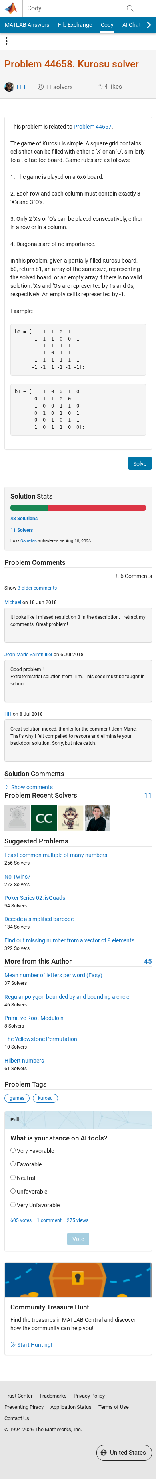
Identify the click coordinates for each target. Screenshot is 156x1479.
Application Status (71, 1407)
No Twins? (17, 876)
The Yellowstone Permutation (40, 1039)
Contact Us (16, 1418)
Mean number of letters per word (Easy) (53, 975)
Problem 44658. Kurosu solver (71, 64)
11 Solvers (21, 530)
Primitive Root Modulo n (34, 1018)
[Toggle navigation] (6, 41)
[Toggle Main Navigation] (144, 8)
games (17, 1098)
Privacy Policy (89, 1396)
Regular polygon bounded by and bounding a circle (66, 997)
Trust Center (18, 1396)
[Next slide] (142, 25)
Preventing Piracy (24, 1407)
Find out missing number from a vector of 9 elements (69, 940)
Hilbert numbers (24, 1060)
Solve (139, 464)
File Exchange (75, 25)
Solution (28, 541)
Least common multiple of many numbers (55, 855)
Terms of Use (113, 1407)
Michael (12, 602)
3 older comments (37, 588)
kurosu (45, 1098)
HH (21, 87)
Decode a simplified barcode (39, 919)
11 (148, 795)
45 (148, 961)
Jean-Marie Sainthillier (28, 654)
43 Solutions (24, 518)
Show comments (32, 787)
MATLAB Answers (27, 25)
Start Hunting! (34, 1345)
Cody (34, 8)
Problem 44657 (93, 126)
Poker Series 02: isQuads (34, 898)
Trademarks (53, 1396)
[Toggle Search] (130, 8)
